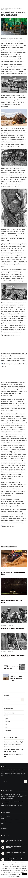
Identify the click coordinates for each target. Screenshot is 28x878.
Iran (6, 724)
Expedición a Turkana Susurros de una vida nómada (16, 678)
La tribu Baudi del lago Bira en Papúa (13, 742)
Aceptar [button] (24, 874)
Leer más (17, 876)
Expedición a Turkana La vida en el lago (11, 667)
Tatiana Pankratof (11, 8)
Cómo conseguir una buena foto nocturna (11, 601)
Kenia (6, 9)
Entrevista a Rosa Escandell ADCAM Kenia (11, 805)
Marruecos (8, 730)
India (6, 718)
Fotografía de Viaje (9, 713)
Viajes (5, 716)
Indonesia (7, 721)
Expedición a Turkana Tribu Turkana (12, 629)
